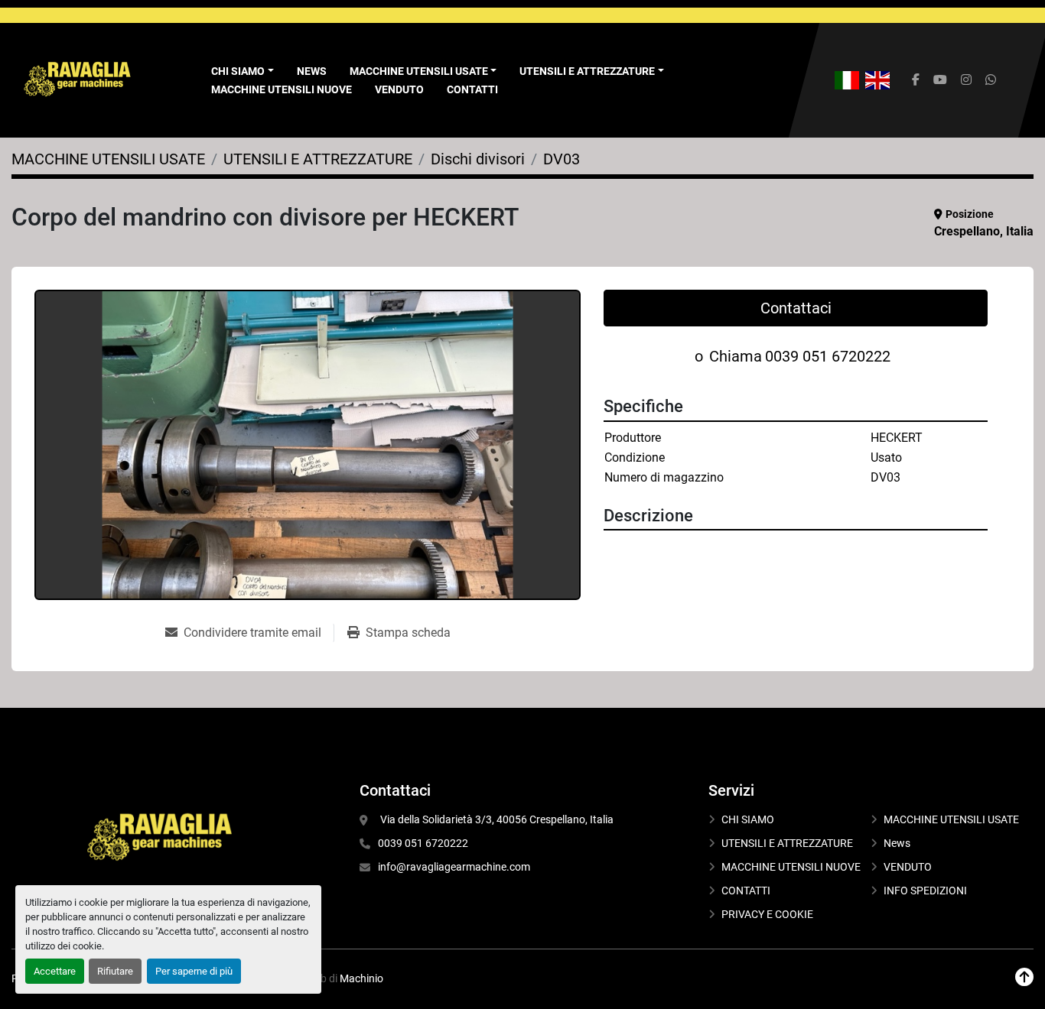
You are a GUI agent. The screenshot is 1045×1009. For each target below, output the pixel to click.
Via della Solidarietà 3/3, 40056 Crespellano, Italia (496, 819)
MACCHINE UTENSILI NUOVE (281, 89)
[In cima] (1024, 977)
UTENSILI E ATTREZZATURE (587, 71)
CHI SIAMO (747, 819)
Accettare (55, 971)
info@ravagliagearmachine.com (454, 867)
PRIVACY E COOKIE (767, 914)
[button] (423, 71)
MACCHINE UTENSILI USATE (419, 71)
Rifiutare (115, 971)
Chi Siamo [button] (238, 71)
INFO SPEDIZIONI (925, 890)
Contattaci (796, 308)
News (312, 71)
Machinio (361, 978)
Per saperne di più (194, 971)
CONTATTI (472, 89)
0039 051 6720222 (827, 356)
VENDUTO (399, 89)
